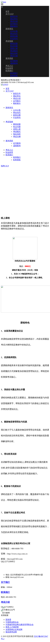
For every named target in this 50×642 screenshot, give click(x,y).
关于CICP (9, 14)
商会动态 (14, 34)
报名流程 (14, 53)
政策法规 (14, 36)
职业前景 (9, 68)
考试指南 (9, 41)
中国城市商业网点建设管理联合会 (19, 625)
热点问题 (14, 46)
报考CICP (5, 166)
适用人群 (14, 48)
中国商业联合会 (12, 622)
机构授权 (14, 76)
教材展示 (14, 26)
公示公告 (14, 31)
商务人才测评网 (12, 627)
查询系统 (9, 58)
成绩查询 (14, 63)
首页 (7, 11)
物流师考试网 (11, 632)
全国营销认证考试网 (14, 629)
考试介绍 (14, 21)
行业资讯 (14, 39)
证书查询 (14, 61)
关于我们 (5, 582)
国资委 (8, 620)
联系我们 (9, 71)
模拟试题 (14, 44)
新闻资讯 (9, 29)
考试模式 (14, 51)
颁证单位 (14, 19)
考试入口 (9, 66)
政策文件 (14, 16)
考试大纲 (14, 56)
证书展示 (14, 24)
